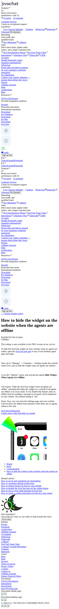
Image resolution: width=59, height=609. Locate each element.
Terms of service (8, 564)
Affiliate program (8, 85)
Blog (3, 92)
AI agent (7, 18)
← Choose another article (12, 313)
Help (3, 87)
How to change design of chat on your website (21, 486)
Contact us (5, 571)
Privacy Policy (7, 566)
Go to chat (6, 519)
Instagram (51, 29)
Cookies (4, 569)
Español (10, 160)
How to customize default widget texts (17, 483)
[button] (29, 8)
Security (4, 561)
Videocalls (33, 55)
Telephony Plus (20, 55)
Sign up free (7, 155)
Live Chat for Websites (13, 29)
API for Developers (9, 581)
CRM (42, 55)
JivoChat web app (23, 351)
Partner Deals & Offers (11, 576)
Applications (6, 90)
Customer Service (8, 22)
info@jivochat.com (9, 588)
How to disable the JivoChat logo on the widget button (24, 488)
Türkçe (4, 160)
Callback (22, 42)
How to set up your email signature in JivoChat (21, 491)
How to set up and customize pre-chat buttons (21, 481)
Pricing (4, 82)
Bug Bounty (6, 586)
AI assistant (18, 18)
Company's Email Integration (13, 546)
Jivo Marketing (9, 42)
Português (18, 160)
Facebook (5, 527)
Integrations (6, 583)
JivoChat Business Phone (14, 52)
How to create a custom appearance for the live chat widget (26, 493)
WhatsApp (40, 29)
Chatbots (29, 29)
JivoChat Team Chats (36, 52)
